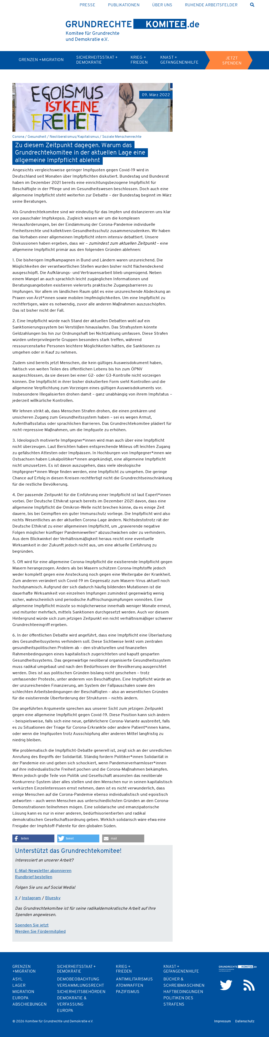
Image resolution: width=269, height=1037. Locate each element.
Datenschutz (245, 1021)
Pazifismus (127, 992)
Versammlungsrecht (80, 986)
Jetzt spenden (231, 60)
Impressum (222, 1021)
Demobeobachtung (78, 979)
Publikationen (123, 5)
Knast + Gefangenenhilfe (179, 60)
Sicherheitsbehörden (81, 992)
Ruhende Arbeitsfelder (211, 5)
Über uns (162, 5)
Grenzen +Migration (41, 60)
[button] (33, 838)
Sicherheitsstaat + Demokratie (97, 60)
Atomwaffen (129, 986)
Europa (65, 1011)
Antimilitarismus (134, 979)
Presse (87, 5)
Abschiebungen (29, 1004)
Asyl (17, 979)
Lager (18, 986)
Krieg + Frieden (139, 60)
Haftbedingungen (183, 992)
